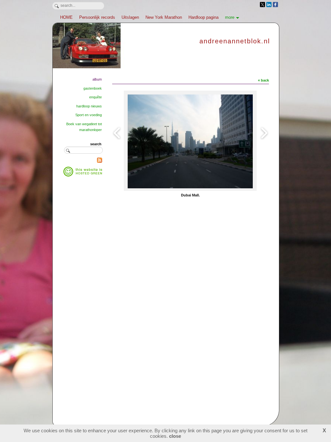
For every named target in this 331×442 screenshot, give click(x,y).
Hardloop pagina (203, 17)
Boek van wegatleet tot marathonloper (84, 127)
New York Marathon (163, 17)
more (229, 17)
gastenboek (92, 88)
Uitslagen (130, 17)
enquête (95, 97)
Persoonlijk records (97, 17)
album (97, 79)
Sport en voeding (88, 115)
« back (263, 80)
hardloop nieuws (89, 106)
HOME (66, 17)
